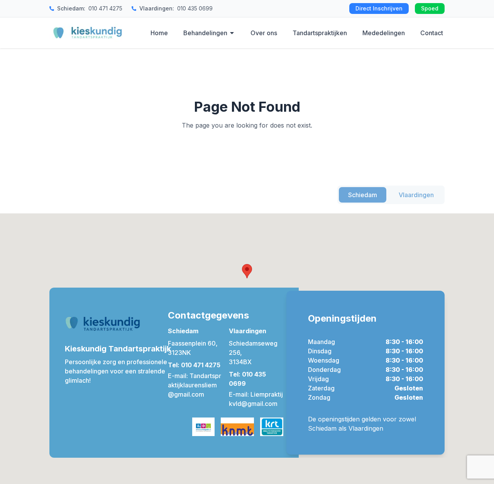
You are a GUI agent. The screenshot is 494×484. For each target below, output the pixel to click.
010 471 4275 (105, 8)
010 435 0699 (195, 8)
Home (159, 33)
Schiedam (362, 195)
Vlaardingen (416, 195)
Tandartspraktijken (320, 33)
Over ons (263, 33)
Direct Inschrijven (379, 8)
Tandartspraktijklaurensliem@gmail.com (194, 385)
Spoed (429, 8)
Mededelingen (383, 33)
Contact (431, 33)
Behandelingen (205, 33)
